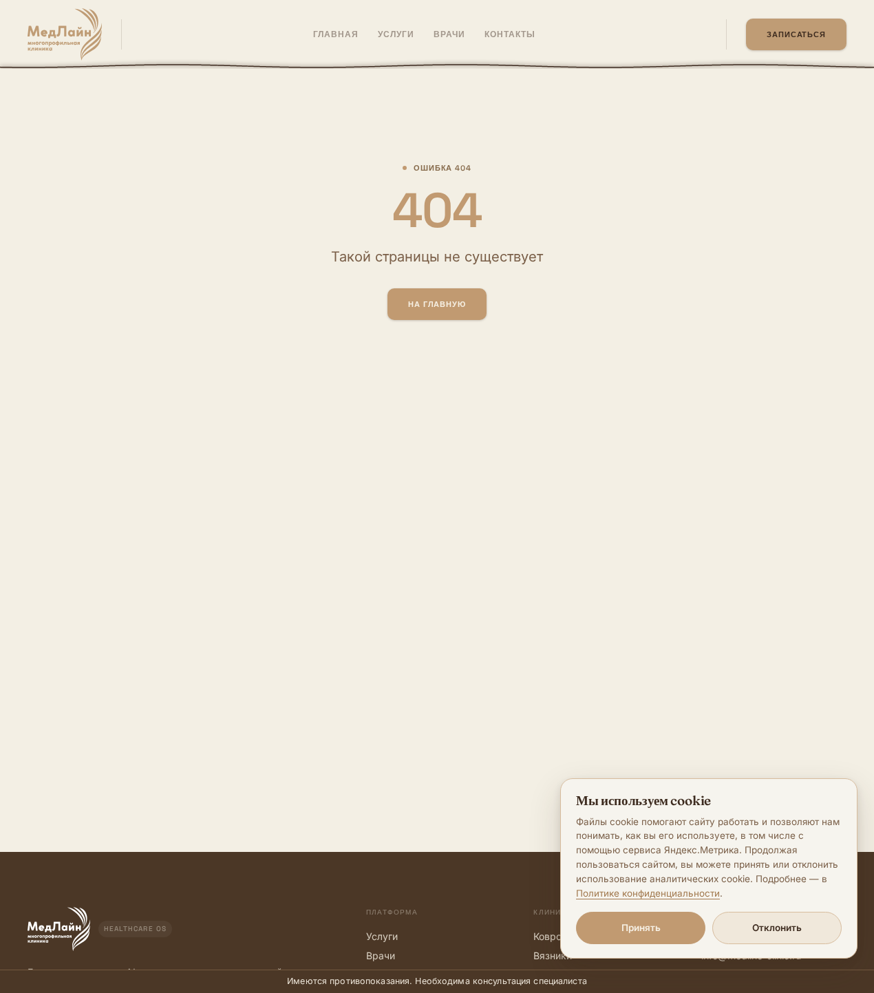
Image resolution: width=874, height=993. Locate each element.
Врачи (380, 955)
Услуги (382, 936)
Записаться (796, 34)
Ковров (550, 936)
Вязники (552, 955)
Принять (641, 927)
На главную (437, 304)
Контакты (509, 34)
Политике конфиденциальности (648, 893)
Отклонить (777, 927)
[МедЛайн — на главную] (65, 34)
